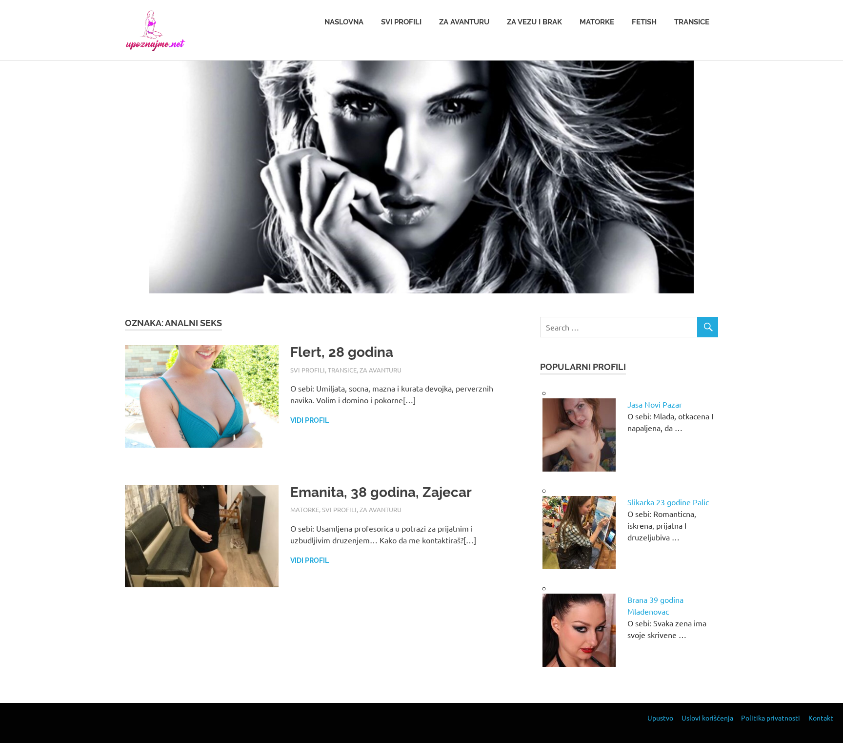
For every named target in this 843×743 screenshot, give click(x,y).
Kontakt (820, 717)
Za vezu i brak (534, 22)
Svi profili (401, 22)
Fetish (644, 22)
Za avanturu (464, 22)
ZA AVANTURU (380, 370)
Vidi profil (309, 420)
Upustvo (660, 717)
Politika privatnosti (770, 717)
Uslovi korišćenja (707, 717)
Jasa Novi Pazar (654, 404)
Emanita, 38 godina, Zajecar (381, 492)
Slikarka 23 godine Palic (668, 502)
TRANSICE (342, 370)
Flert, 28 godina (341, 352)
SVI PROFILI (307, 370)
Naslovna (343, 22)
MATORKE (304, 509)
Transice (691, 22)
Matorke (597, 22)
